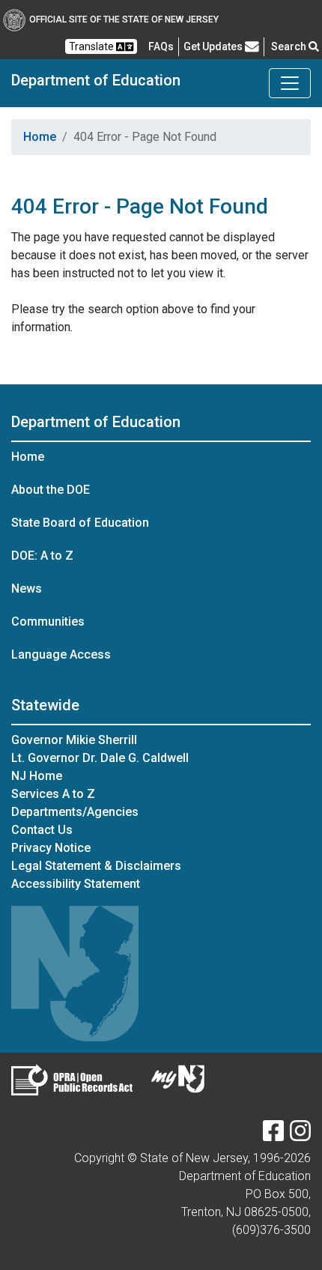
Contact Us (42, 830)
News (26, 588)
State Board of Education (80, 522)
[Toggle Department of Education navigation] (290, 83)
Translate (92, 46)
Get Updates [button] (214, 46)
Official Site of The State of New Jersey (124, 19)
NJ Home (36, 776)
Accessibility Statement (75, 884)
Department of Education (95, 80)
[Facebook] (273, 1135)
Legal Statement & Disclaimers (96, 866)
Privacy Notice (51, 848)
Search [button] (290, 46)
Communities (48, 621)
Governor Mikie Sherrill (74, 740)
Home (39, 137)
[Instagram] (300, 1135)
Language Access (61, 654)
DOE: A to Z (42, 555)
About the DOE (50, 490)
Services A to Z (53, 794)
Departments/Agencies (75, 812)
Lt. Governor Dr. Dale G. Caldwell (100, 758)
